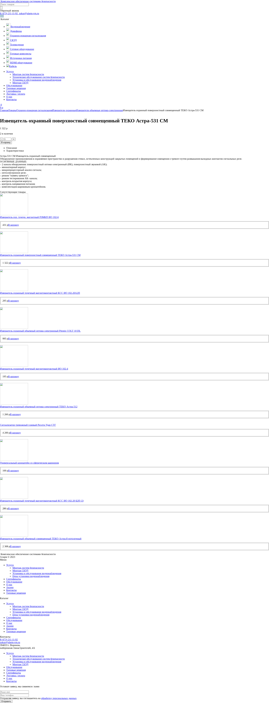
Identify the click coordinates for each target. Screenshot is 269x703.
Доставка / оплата (15, 94)
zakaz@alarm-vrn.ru (28, 13)
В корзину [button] (13, 225)
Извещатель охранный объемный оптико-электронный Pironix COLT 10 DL (40, 331)
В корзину (6, 142)
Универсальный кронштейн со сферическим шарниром (29, 463)
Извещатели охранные (64, 110)
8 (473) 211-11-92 (9, 13)
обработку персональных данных (59, 698)
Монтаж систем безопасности (28, 74)
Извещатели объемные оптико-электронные (99, 110)
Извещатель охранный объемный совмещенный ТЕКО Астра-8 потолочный (40, 538)
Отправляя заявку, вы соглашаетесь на (38, 698)
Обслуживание (14, 85)
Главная (4, 110)
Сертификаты (13, 91)
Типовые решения (16, 88)
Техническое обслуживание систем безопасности (38, 77)
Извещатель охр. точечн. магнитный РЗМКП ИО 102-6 (29, 217)
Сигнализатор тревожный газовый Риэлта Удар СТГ (28, 425)
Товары (12, 110)
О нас (9, 96)
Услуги (10, 71)
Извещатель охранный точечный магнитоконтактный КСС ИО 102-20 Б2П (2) (42, 500)
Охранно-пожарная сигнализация (34, 110)
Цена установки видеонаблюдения (30, 576)
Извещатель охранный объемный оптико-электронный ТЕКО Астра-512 (38, 406)
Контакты (11, 99)
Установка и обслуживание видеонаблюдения (36, 80)
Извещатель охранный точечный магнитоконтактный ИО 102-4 (34, 368)
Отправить (6, 701)
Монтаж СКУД (20, 82)
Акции (10, 587)
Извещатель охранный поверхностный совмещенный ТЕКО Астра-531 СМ (40, 255)
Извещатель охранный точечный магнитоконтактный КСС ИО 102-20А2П (40, 293)
